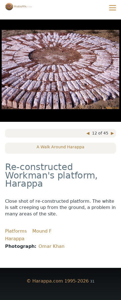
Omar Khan (51, 246)
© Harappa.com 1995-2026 (57, 281)
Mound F (41, 231)
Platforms (16, 231)
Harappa (14, 238)
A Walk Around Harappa (60, 147)
